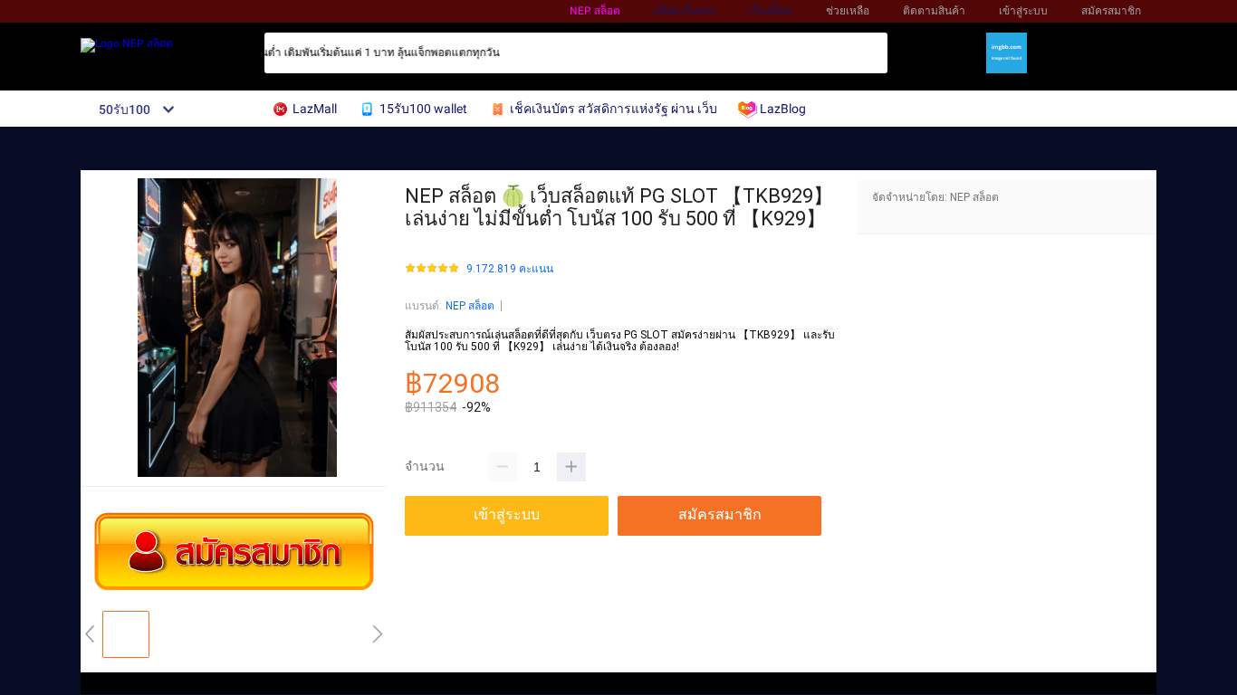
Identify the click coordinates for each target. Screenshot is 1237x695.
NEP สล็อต (595, 11)
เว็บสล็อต (770, 11)
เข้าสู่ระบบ (1023, 11)
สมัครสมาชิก (1111, 11)
